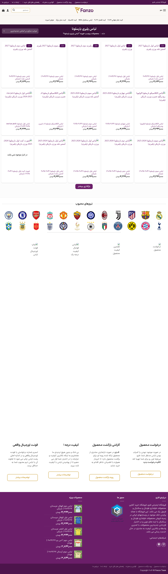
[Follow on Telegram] (159, 544)
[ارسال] (14, 10)
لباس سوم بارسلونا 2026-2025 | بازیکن (151, 172)
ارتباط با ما (15, 2)
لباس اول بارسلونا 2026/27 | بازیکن (119, 77)
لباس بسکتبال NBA (85, 20)
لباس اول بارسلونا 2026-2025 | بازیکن (85, 172)
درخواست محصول (81, 2)
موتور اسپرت (49, 20)
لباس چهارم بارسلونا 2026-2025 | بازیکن (118, 125)
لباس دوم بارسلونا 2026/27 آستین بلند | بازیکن (19, 77)
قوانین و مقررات (48, 2)
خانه (103, 33)
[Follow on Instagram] (163, 544)
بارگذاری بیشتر (84, 186)
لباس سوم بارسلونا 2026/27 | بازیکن (52, 77)
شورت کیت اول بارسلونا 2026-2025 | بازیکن (18, 172)
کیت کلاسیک (72, 20)
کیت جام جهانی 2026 (115, 20)
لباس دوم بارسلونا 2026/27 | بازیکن (85, 77)
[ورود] (7, 10)
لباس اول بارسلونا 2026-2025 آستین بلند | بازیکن (52, 172)
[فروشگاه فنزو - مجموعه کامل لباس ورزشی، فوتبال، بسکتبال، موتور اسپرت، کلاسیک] (84, 10)
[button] (163, 10)
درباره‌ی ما (5, 2)
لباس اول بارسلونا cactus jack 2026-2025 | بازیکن (18, 125)
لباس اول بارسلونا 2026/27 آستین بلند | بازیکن (153, 77)
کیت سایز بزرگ (61, 20)
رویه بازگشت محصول (64, 2)
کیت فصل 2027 (100, 20)
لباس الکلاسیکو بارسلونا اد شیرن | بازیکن (51, 125)
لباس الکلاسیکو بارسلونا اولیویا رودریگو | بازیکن (151, 125)
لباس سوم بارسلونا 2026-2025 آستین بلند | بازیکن (85, 125)
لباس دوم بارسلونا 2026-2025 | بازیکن (118, 172)
